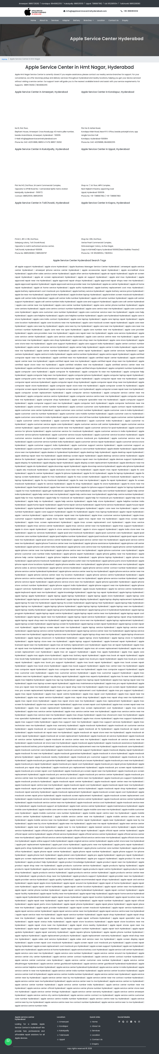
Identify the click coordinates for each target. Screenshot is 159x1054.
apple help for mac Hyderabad (29, 497)
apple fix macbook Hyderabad (115, 476)
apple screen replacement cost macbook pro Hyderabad (61, 946)
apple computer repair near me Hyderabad (115, 378)
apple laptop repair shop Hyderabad (125, 617)
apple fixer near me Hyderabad (65, 487)
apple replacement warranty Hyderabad (101, 935)
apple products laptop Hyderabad (119, 865)
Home (33, 20)
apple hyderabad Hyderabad (42, 508)
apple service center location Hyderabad (117, 970)
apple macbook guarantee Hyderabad (72, 753)
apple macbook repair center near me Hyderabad (119, 781)
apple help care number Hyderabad (109, 490)
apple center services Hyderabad (120, 350)
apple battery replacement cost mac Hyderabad (119, 287)
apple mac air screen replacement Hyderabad (107, 648)
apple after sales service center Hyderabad (48, 273)
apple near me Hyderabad (72, 823)
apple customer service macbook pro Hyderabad (84, 438)
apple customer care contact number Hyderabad (78, 410)
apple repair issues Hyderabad (66, 897)
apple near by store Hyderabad (42, 823)
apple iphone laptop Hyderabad (107, 557)
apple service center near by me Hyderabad (63, 977)
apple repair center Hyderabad (47, 886)
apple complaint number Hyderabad (125, 368)
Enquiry (125, 20)
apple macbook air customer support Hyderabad (52, 729)
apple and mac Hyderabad (122, 277)
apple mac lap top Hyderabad (60, 680)
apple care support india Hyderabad (96, 343)
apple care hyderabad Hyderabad (113, 315)
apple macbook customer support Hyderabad (79, 750)
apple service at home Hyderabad (53, 949)
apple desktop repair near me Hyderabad (35, 455)
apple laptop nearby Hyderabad (30, 610)
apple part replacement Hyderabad (33, 844)
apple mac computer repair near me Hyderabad (72, 669)
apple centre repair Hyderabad (114, 354)
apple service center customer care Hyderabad (39, 960)
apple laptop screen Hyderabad (30, 624)
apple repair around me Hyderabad (80, 883)
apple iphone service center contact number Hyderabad (110, 568)
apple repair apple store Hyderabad (44, 883)
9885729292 (34, 3)
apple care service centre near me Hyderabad (108, 336)
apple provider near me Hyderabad (126, 876)
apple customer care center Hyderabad (34, 410)
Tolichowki (64, 1035)
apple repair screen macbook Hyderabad (90, 907)
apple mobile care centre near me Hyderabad (60, 809)
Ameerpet (64, 1021)
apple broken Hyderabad (56, 294)
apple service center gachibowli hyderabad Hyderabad (110, 963)
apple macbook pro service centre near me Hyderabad (76, 778)
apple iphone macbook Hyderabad (44, 561)
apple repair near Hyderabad (42, 900)
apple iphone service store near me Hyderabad (71, 582)
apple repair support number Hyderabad (80, 928)
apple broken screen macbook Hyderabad (123, 294)
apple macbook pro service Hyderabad (58, 774)
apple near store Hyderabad (42, 827)
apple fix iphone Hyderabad (68, 473)
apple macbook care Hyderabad (127, 746)
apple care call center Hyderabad (128, 301)
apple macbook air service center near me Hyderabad (72, 739)
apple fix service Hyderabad (51, 483)
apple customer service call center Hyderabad (96, 424)
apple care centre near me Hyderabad (104, 308)
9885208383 (135, 3)
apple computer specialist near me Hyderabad (95, 399)
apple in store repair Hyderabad (30, 529)
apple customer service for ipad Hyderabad (106, 427)
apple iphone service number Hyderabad (117, 578)
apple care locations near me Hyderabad (61, 322)
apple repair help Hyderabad (93, 893)
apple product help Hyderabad (42, 862)
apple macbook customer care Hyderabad (35, 750)
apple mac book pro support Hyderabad (54, 662)
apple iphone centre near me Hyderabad (76, 550)
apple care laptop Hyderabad (85, 319)
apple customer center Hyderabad (127, 417)
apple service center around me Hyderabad (115, 953)
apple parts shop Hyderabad (29, 848)
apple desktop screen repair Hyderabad (76, 455)
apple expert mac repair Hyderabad (110, 469)
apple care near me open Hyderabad (62, 329)
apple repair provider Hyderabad (52, 907)
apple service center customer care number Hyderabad (93, 960)
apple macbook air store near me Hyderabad (48, 743)
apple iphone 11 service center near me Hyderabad (59, 543)
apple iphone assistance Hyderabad (102, 543)
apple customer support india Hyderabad (48, 445)
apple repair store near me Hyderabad (47, 925)
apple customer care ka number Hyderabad (36, 413)
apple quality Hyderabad (61, 879)
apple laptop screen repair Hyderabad (99, 624)
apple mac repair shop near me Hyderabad (122, 697)
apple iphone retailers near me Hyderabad (116, 564)
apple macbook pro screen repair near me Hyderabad (90, 771)
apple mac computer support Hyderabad (117, 669)
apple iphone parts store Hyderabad (119, 561)
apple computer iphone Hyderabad (85, 375)
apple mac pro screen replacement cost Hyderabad (81, 690)
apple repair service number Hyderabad (76, 914)
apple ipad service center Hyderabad (54, 540)
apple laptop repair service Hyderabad (86, 617)
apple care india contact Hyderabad (51, 319)
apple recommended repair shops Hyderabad (97, 879)
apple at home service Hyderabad (50, 287)
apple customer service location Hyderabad (115, 434)
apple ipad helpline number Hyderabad (68, 536)
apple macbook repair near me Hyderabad (122, 785)
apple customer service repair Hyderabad (95, 441)
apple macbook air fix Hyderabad (95, 729)
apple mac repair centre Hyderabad (63, 694)
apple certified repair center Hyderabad (108, 357)
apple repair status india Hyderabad (46, 921)
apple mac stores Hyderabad (97, 718)
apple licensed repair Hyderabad (120, 641)
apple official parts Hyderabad (50, 830)
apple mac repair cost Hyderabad (99, 694)
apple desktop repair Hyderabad (127, 452)
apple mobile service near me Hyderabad (47, 820)
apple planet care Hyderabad (71, 855)
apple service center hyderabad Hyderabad (77, 967)
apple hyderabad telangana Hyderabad (77, 508)
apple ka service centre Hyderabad (125, 589)
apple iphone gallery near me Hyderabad (116, 554)
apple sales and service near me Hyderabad (92, 939)
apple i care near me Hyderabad (114, 508)
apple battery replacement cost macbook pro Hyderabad (43, 291)
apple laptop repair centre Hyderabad (54, 613)
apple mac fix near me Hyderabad (127, 676)
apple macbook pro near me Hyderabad (124, 760)
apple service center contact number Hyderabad (119, 956)
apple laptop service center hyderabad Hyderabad (51, 631)
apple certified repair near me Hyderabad (69, 361)
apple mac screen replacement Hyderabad (49, 708)
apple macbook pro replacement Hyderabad (75, 767)
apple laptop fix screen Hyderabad (67, 603)
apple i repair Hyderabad (131, 511)
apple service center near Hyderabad (112, 974)
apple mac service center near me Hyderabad (87, 711)
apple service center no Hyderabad (126, 981)
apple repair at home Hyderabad (115, 883)
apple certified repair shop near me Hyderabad (114, 361)
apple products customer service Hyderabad (79, 865)
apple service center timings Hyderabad (50, 991)
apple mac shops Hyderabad (80, 715)
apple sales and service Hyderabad (49, 939)
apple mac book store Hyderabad (43, 666)
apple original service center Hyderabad (87, 841)
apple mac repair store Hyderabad (32, 701)
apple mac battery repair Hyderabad (80, 655)
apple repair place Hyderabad (109, 904)
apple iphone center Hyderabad (128, 547)
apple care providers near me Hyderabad (47, 333)
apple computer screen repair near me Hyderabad (119, 389)
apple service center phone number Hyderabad (89, 988)
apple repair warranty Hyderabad (51, 932)
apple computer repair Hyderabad (75, 378)
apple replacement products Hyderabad (60, 935)
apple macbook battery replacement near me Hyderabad (83, 746)
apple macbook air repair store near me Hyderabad (99, 732)
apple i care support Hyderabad (50, 511)
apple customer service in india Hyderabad (116, 431)
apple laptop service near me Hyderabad (61, 634)
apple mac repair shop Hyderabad (81, 697)
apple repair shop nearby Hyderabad (55, 918)
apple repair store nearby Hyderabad (88, 925)
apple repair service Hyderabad (127, 907)
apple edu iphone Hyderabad (130, 466)
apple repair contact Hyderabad (121, 890)
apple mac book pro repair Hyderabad (97, 659)
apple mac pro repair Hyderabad (121, 683)
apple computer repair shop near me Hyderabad (114, 382)
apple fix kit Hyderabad (95, 473)
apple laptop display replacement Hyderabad (121, 599)
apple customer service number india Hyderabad (50, 441)
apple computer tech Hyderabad (90, 403)
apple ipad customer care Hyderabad (113, 532)
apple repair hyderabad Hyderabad (33, 897)
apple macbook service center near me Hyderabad (51, 802)
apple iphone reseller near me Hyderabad (75, 564)
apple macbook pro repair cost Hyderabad (72, 764)
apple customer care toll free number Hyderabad (86, 417)
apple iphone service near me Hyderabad (76, 578)
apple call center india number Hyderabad (69, 298)
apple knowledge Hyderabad (71, 592)
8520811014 (112, 3)
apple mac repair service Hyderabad (45, 697)
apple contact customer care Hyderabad (89, 406)
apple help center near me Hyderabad (50, 494)
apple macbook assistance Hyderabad (124, 743)
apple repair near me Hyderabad (74, 900)
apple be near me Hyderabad (29, 294)
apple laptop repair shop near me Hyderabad (37, 620)
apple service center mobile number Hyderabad (70, 974)
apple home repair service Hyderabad (75, 504)
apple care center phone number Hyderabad (115, 305)
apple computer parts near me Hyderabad (36, 378)
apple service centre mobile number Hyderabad (64, 998)
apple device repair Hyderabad (52, 459)
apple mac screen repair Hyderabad (53, 704)
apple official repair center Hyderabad (118, 830)
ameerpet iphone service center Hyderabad (57, 270)
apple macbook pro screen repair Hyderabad (121, 767)
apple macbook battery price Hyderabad (34, 746)
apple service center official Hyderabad (46, 988)
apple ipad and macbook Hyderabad (76, 532)
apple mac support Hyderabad (128, 718)
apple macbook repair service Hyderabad (76, 788)
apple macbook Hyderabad (93, 725)
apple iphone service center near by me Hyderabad (83, 571)
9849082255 (56, 3)
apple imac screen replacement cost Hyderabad (98, 522)
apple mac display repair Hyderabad (60, 676)
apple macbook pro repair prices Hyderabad (116, 764)
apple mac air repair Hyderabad (116, 645)
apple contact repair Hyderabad (127, 406)
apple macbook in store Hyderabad (110, 753)
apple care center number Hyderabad (73, 305)
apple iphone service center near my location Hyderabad (56, 575)
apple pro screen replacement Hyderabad (35, 858)
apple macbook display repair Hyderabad (123, 750)
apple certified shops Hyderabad (91, 368)
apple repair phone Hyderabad (78, 904)
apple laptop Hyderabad (131, 592)
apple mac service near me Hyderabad (46, 715)
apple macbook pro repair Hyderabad (33, 764)
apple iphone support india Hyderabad (68, 585)
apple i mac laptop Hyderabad (103, 511)
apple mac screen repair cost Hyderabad (91, 704)
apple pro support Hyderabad (102, 858)
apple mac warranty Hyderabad (62, 725)
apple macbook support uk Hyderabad (49, 806)
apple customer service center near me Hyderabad (58, 427)
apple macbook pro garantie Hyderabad (46, 760)
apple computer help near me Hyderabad (47, 375)
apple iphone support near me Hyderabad (109, 585)
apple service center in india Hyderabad (118, 967)
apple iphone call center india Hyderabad (46, 547)
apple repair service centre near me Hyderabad (121, 911)
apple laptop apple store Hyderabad (106, 596)
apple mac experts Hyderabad (94, 676)
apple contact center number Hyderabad (47, 406)
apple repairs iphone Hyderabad (85, 932)
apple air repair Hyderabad (114, 273)
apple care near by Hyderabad (42, 326)
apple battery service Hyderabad (88, 291)
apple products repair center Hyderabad (61, 869)
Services (55, 20)
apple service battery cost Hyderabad (89, 949)
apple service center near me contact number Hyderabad (115, 977)
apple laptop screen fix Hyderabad (63, 624)
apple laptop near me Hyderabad (126, 606)
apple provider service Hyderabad (31, 879)
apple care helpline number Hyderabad (77, 315)
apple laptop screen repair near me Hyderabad (56, 627)
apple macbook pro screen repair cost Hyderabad (39, 771)
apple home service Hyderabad (110, 504)
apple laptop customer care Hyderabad (46, 599)
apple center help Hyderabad (83, 347)
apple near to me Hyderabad (72, 827)
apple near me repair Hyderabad (102, 823)
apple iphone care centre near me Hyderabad (89, 547)
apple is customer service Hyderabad (62, 589)
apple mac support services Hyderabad (112, 722)
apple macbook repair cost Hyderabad (82, 785)
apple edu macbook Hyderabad (32, 469)
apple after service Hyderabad (84, 273)
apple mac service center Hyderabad (45, 711)
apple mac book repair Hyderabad (94, 662)
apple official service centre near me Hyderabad (97, 837)
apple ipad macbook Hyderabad (103, 536)
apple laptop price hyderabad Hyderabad (67, 610)
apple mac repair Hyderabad (29, 694)
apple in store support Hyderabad (100, 529)
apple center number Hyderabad (53, 350)
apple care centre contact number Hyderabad (62, 308)
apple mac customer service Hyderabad (68, 673)
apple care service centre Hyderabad (65, 336)
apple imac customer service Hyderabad (111, 515)
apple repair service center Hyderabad (33, 911)
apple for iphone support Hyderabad (98, 487)
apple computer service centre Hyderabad (47, 396)
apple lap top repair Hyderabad (102, 592)
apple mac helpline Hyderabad (29, 680)
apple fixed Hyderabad (38, 487)
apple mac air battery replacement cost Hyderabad (75, 645)
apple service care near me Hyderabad (34, 953)
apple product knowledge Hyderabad (77, 862)
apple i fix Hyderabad (77, 511)
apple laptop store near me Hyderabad (47, 641)
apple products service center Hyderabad (88, 872)
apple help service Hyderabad (70, 501)
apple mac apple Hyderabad (104, 652)
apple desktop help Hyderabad (95, 452)
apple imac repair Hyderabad (61, 518)
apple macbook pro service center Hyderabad (101, 774)
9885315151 (78, 3)
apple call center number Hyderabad (108, 298)
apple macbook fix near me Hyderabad (33, 753)
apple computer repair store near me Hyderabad (74, 385)
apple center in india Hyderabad (114, 347)
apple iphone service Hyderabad (65, 568)
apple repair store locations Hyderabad (85, 921)
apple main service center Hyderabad (88, 806)
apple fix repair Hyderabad (114, 480)
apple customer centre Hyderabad (34, 420)
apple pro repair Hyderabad (129, 855)
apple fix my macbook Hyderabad (51, 480)
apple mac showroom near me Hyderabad (116, 715)
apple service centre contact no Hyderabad (92, 995)
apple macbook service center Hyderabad (82, 799)
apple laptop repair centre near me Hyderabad (96, 613)
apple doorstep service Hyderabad (98, 466)
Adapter (66, 20)
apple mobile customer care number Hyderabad (56, 813)
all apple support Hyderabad (29, 266)
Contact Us (113, 20)
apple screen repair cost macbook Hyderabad (49, 942)
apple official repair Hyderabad (82, 830)
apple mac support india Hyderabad (32, 722)
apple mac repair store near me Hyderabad (72, 701)
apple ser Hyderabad (133, 946)
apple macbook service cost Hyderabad (96, 802)
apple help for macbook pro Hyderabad (104, 497)
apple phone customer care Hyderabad (63, 848)
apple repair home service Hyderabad (126, 893)
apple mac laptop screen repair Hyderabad (47, 683)
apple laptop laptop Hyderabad (92, 606)
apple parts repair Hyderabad (128, 844)
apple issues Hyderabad (95, 589)
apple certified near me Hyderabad (70, 357)
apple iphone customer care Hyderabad (117, 550)
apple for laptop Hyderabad (130, 487)
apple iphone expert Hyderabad (78, 554)
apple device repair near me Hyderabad (88, 459)
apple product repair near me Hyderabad (117, 862)
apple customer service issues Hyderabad (72, 434)
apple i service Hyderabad (27, 515)
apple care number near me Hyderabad (103, 329)
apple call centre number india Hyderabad (55, 301)
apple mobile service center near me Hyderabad (79, 816)
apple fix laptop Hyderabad (121, 473)
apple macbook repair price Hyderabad (34, 788)
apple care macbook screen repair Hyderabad (104, 322)
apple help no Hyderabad (40, 501)
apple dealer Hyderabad (118, 448)
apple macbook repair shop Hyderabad (117, 788)
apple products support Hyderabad (90, 876)
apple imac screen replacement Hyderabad (49, 522)
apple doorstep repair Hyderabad (64, 466)
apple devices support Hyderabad (126, 459)
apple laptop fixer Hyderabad (99, 603)
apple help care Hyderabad (77, 490)
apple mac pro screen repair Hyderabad (117, 687)
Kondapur (63, 1026)
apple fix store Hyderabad (106, 483)
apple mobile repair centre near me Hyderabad (106, 813)
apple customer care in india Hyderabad (123, 410)
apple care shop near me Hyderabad (90, 340)
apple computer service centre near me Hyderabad (94, 396)
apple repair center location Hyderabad (83, 886)
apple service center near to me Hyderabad (87, 981)
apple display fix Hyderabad (28, 462)
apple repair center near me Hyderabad (123, 886)
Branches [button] (88, 20)
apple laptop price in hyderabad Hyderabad (109, 610)
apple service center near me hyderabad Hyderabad (40, 981)
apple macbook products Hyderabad (33, 781)
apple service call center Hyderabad (126, 949)
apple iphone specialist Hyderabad (113, 582)
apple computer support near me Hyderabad (50, 403)
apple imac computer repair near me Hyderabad (66, 515)
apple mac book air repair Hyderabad (118, 655)
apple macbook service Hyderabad (44, 799)
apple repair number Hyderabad (107, 900)
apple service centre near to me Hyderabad (122, 1002)
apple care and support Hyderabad (94, 301)
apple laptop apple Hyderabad (30, 596)
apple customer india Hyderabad (105, 420)
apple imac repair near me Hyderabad (97, 518)
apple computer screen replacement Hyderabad (39, 392)
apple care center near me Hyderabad (34, 305)
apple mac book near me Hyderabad (59, 659)
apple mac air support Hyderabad (71, 652)
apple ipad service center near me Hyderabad (95, 540)
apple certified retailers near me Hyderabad (81, 364)
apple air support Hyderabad (92, 277)
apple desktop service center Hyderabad (117, 455)
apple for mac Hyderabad (28, 490)
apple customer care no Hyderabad (125, 413)
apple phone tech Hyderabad (41, 855)
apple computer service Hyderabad (83, 392)
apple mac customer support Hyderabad (110, 673)
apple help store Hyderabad (101, 501)
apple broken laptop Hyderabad (85, 294)
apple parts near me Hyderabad (96, 844)
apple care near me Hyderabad (108, 326)
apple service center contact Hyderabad (73, 956)
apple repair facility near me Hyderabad (59, 893)
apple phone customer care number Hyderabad (107, 848)
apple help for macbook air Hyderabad (65, 497)
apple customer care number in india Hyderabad (38, 417)
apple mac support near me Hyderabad (71, 722)
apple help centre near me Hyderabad (88, 494)
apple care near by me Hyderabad (74, 326)
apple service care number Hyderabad (73, 953)
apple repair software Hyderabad (93, 918)
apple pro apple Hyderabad (101, 855)
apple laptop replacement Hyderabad (124, 620)
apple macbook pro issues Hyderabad (85, 760)
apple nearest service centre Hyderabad (108, 827)
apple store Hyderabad (56, 266)
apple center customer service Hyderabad (47, 347)
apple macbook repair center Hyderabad (73, 781)
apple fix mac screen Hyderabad (83, 476)
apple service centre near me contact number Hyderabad (72, 1002)
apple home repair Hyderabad (41, 504)
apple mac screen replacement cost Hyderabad (98, 708)
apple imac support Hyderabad (128, 525)
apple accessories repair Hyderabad (100, 270)
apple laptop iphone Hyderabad (59, 606)
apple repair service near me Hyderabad (35, 914)
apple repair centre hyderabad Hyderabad (82, 890)
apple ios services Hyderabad (41, 532)
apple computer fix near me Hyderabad (101, 371)
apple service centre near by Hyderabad (109, 998)
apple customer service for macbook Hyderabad (69, 431)
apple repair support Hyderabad (43, 928)
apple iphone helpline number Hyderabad (68, 557)
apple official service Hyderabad (62, 834)
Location (101, 20)
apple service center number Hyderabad (35, 984)
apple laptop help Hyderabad (129, 603)
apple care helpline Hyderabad (42, 315)
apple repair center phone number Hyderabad (37, 890)
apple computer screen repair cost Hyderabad (72, 389)
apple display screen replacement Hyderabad (96, 462)
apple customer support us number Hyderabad (49, 448)
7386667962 (97, 3)
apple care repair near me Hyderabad (87, 333)
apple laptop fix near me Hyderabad (32, 603)
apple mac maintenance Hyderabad (87, 683)
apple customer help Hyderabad (70, 420)
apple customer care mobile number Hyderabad (82, 413)
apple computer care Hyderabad (31, 371)
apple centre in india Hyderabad (50, 354)
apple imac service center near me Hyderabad (88, 525)
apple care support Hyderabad (62, 343)
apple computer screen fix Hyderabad (118, 385)
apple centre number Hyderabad (82, 354)
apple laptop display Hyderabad (82, 599)
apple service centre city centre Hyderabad (48, 995)
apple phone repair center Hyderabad (52, 851)
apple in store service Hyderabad (64, 529)
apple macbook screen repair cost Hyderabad (115, 792)
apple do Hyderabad (37, 466)
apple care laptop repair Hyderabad (119, 319)
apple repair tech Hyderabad (116, 928)
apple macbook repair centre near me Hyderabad (38, 785)
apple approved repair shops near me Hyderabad (118, 280)
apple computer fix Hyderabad (65, 371)
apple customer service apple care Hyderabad (50, 424)
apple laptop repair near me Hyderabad (46, 617)
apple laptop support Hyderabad (85, 641)
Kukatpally (64, 1030)
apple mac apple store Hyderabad (44, 655)
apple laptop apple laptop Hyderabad (66, 596)
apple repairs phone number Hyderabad (123, 932)
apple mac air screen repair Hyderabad (64, 648)
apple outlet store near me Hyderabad (126, 841)
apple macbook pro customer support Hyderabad (95, 757)
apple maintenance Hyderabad (122, 806)
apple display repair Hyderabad (58, 462)
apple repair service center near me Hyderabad (75, 911)
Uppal (62, 1039)
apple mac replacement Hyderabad (113, 701)
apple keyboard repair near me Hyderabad (35, 592)
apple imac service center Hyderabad (45, 525)
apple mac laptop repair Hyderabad (93, 680)
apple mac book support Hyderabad (80, 666)
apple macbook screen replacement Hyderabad (79, 795)
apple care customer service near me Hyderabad (103, 312)
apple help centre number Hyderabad (125, 494)
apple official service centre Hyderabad (54, 837)
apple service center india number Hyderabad (74, 970)
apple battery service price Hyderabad (124, 291)
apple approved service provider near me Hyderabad (76, 284)
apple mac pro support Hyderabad (126, 690)
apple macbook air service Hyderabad (109, 736)
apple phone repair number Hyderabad (92, 851)
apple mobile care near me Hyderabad (102, 809)
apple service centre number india (31, 1005)
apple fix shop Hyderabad (79, 483)
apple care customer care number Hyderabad (54, 312)
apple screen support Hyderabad (106, 946)
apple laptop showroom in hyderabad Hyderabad (52, 638)
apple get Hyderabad (52, 490)
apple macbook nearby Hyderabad (52, 757)
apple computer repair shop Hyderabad (70, 382)
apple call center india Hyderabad (31, 298)
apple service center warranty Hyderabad (92, 991)
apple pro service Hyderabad (72, 858)
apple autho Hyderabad (81, 287)
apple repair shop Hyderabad (111, 914)
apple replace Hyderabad (27, 935)
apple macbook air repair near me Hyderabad (49, 732)
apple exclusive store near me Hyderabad (70, 469)
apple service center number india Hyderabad (81, 984)
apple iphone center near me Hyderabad (34, 550)
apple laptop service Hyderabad (98, 627)
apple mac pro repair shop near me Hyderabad (73, 687)
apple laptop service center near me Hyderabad (100, 631)
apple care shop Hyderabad (56, 340)
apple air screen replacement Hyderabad (54, 277)
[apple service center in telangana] (35, 12)
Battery (76, 20)
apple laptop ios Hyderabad (28, 606)
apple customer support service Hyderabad (93, 445)
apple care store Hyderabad (123, 340)
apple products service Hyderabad (49, 872)
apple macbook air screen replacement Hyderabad (64, 736)
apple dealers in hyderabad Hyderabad (60, 452)
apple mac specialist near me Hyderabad (62, 718)
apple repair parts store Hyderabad (44, 904)
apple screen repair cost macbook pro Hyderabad (98, 942)
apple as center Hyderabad (116, 284)
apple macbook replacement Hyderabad (71, 792)
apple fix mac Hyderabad (53, 476)
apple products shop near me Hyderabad (51, 876)
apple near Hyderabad (114, 820)
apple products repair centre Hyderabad (102, 869)
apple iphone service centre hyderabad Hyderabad (111, 575)
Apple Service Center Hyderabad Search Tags (79, 260)
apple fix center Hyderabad (40, 473)
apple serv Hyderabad (25, 949)
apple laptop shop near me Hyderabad (101, 634)
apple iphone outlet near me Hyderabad (81, 561)
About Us (44, 20)
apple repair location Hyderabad (98, 897)
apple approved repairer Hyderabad (32, 284)
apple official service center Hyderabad (97, 834)
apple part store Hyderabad (65, 844)
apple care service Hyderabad (122, 333)
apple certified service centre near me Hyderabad (50, 368)
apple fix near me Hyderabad (84, 480)
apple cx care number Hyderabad (90, 448)
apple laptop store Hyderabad (94, 638)
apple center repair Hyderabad (86, 350)
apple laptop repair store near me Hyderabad (83, 620)
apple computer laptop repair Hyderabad (123, 375)
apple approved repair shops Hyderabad (72, 280)
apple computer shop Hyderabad (53, 399)
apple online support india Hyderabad (48, 841)
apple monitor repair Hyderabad (85, 820)
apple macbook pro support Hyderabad (124, 778)
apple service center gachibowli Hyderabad (61, 963)
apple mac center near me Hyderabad (118, 666)
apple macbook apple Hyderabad (88, 743)
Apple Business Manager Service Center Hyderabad (94, 266)
